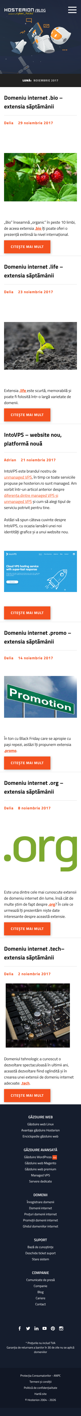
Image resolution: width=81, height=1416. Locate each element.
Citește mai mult (27, 247)
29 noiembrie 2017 (35, 123)
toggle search (63, 10)
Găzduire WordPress (40, 1157)
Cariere (40, 1298)
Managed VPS (40, 1175)
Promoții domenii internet (40, 1220)
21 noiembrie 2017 (38, 460)
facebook (20, 1328)
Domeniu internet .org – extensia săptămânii (33, 787)
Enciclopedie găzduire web (40, 1136)
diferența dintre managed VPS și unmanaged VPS (31, 498)
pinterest (53, 1328)
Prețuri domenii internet (40, 1214)
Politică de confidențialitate (40, 1388)
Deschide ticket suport (40, 1253)
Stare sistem (40, 1259)
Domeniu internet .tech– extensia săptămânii (34, 953)
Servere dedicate (40, 1181)
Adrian (10, 460)
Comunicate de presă (40, 1279)
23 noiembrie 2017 (35, 292)
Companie (40, 1285)
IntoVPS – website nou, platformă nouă (33, 439)
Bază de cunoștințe (40, 1247)
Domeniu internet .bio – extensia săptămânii (33, 102)
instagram (61, 1328)
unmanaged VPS (18, 477)
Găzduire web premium (40, 1169)
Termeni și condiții (40, 1382)
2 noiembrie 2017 (34, 974)
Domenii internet (40, 1208)
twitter (28, 1328)
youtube (45, 1328)
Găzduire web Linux (40, 1124)
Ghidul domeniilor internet (40, 1226)
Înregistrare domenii (40, 1202)
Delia (9, 123)
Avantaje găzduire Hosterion (40, 1130)
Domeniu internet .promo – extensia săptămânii (37, 637)
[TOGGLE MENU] (72, 10)
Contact (40, 1304)
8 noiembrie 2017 (34, 808)
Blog (40, 1292)
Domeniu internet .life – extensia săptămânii (33, 271)
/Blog (40, 10)
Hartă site (40, 1394)
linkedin (36, 1328)
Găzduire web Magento (40, 1163)
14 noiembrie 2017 (35, 658)
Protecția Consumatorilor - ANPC (40, 1375)
